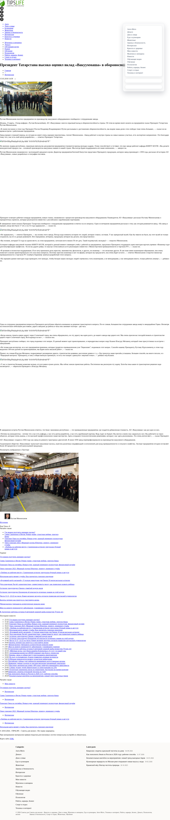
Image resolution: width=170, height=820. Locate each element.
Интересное (9, 75)
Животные (20, 765)
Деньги (7, 45)
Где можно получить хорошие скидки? (20, 532)
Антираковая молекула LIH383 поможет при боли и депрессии (34, 653)
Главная (8, 71)
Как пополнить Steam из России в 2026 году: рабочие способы (33, 674)
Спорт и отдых (10, 57)
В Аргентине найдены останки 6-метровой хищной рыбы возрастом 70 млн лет (31, 612)
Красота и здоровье (23, 776)
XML (12, 739)
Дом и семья (20, 758)
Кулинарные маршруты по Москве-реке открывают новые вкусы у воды (115, 762)
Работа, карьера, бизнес (14, 55)
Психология (9, 53)
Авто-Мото (20, 751)
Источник (4, 522)
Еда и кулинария (22, 762)
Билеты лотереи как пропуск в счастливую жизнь (19, 600)
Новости (19, 787)
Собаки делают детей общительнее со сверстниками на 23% (33, 668)
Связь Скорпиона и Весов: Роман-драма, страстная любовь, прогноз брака (29, 561)
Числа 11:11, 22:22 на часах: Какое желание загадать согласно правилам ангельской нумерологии (38, 596)
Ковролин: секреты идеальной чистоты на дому (27, 672)
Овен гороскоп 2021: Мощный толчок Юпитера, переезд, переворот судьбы (30, 569)
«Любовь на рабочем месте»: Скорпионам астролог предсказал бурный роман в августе (34, 573)
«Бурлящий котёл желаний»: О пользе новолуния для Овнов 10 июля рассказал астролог (35, 580)
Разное (7, 49)
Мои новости (10, 684)
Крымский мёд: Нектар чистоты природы (102, 765)
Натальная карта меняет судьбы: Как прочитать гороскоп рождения (26, 576)
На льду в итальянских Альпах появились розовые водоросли (33, 657)
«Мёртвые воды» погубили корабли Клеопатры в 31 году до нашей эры (37, 651)
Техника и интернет (12, 59)
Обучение (8, 51)
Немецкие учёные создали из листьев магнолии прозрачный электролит (36, 663)
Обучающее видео (12, 47)
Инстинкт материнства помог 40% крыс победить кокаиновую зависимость (39, 665)
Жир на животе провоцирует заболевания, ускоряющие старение (25, 608)
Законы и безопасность (25, 769)
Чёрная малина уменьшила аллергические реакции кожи (22, 604)
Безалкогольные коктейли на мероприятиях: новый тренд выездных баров (38, 676)
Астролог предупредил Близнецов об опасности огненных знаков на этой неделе (32, 592)
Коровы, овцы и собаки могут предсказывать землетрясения (33, 655)
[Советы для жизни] (12, 6)
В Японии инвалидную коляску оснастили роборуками (30, 659)
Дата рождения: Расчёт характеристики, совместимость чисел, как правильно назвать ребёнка (37, 584)
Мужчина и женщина (13, 43)
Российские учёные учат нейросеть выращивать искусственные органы (36, 661)
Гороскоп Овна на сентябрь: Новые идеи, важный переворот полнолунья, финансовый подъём (37, 565)
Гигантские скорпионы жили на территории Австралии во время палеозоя (38, 670)
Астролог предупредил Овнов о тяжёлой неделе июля (21, 588)
